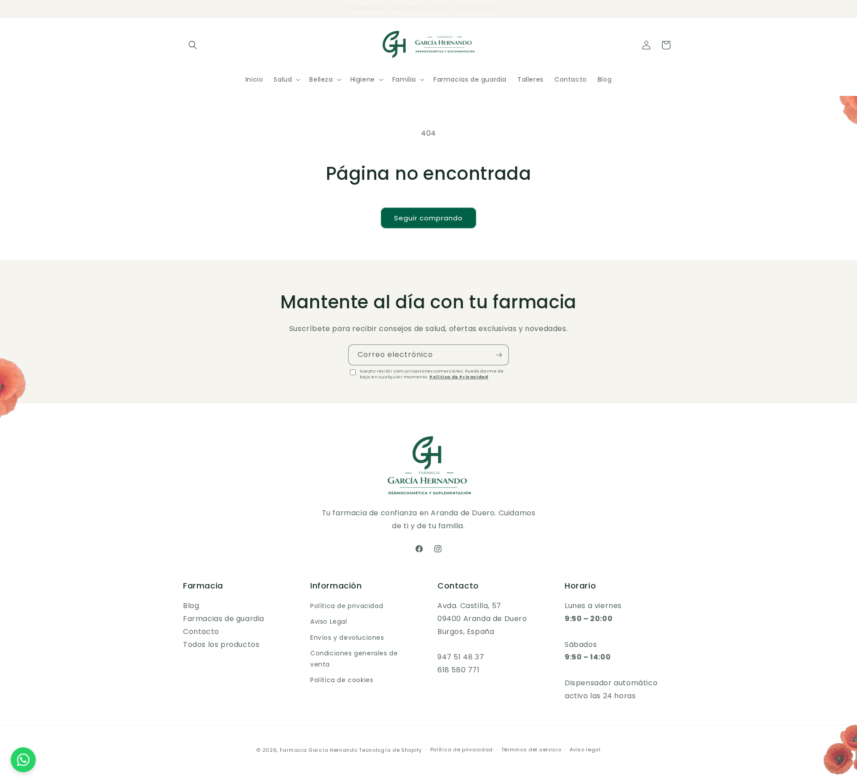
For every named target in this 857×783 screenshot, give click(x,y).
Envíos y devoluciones (347, 637)
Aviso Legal (328, 621)
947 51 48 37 (460, 657)
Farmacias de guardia (223, 618)
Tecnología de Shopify (390, 750)
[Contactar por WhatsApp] (23, 759)
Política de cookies (341, 679)
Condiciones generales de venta (354, 659)
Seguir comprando (428, 218)
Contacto (201, 631)
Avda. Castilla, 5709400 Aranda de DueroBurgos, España (482, 619)
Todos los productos (221, 644)
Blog (191, 606)
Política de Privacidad (458, 377)
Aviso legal (585, 749)
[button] (193, 45)
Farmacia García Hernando (319, 750)
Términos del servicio (531, 749)
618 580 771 (458, 670)
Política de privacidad (346, 605)
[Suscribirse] (498, 354)
